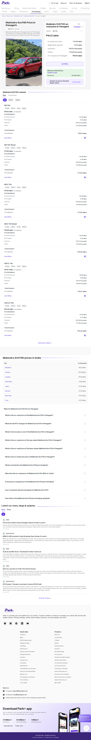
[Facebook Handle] (11, 623)
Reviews (63, 11)
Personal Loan (58, 654)
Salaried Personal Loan (61, 680)
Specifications (24, 11)
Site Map (56, 737)
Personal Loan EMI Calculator (62, 657)
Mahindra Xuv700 (29, 16)
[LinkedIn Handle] (22, 623)
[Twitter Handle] (16, 623)
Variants (46, 11)
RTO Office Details (59, 651)
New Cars (10, 16)
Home (3, 16)
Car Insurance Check (60, 665)
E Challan (57, 640)
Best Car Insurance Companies (63, 677)
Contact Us (23, 634)
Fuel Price (57, 648)
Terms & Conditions (38, 737)
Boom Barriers (24, 665)
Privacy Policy (48, 737)
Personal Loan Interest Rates (27, 671)
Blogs (21, 637)
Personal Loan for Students (62, 674)
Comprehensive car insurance (28, 668)
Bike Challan (58, 682)
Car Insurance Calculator (61, 663)
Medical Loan (23, 674)
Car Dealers (23, 663)
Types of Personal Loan (61, 671)
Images (55, 11)
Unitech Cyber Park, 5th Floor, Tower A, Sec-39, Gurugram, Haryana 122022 (26, 697)
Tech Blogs (23, 646)
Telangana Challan (24, 643)
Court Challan (23, 682)
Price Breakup (36, 11)
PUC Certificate (24, 680)
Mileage (13, 11)
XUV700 (4, 11)
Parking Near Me (59, 646)
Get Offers (64, 64)
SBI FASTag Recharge (25, 640)
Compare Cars (24, 660)
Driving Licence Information (27, 651)
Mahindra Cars (18, 16)
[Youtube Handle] (28, 623)
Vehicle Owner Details (60, 660)
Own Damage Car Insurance (27, 677)
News (71, 11)
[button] (85, 137)
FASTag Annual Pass (25, 654)
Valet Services (24, 648)
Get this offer (77, 82)
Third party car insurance (61, 668)
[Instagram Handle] (5, 623)
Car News (22, 657)
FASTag (56, 643)
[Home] (5, 3)
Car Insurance (58, 637)
